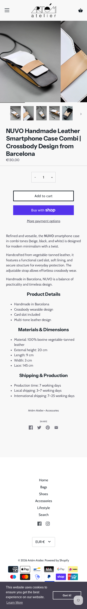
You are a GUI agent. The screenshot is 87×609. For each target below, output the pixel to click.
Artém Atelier (36, 410)
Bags (43, 487)
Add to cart (44, 196)
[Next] (80, 114)
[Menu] (7, 11)
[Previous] (10, 114)
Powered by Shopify (57, 560)
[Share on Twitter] (39, 427)
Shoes (43, 494)
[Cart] (80, 10)
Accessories (52, 410)
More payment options (43, 221)
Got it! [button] (67, 595)
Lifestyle (43, 508)
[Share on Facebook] (31, 427)
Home (43, 480)
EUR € (40, 542)
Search (44, 515)
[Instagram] (48, 523)
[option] (15, 114)
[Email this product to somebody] (56, 427)
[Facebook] (39, 523)
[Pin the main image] (48, 427)
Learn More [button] (14, 602)
